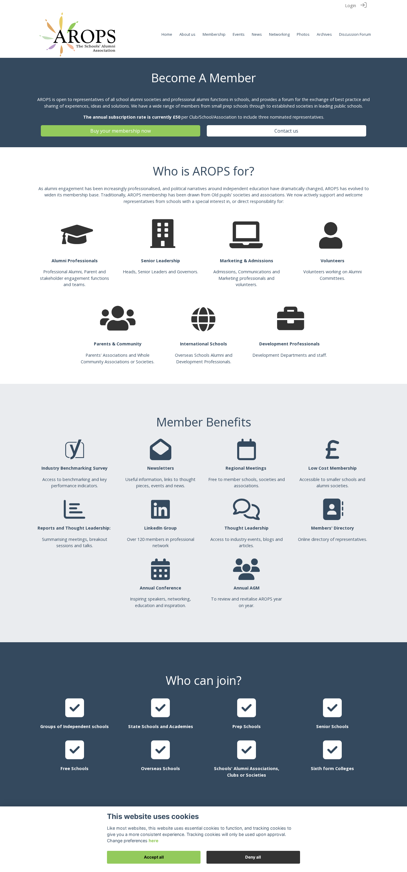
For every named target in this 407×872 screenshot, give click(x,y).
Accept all (154, 857)
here (154, 840)
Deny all (253, 857)
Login (350, 5)
